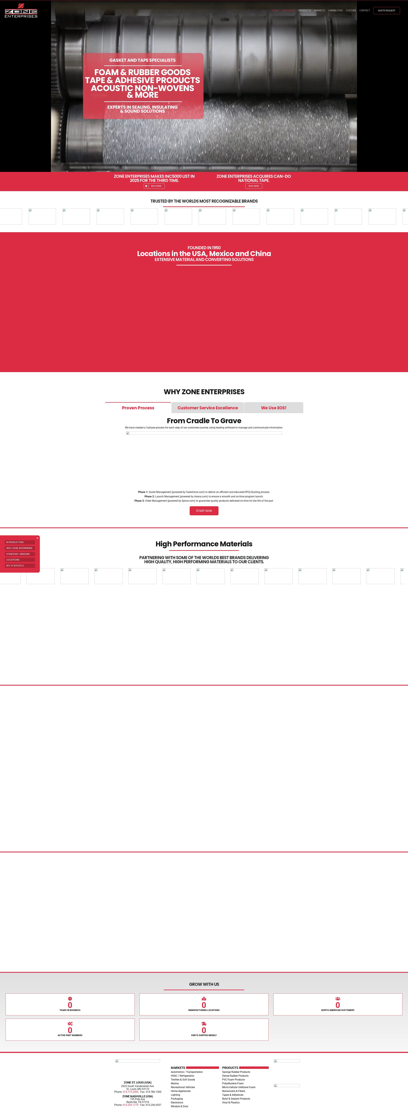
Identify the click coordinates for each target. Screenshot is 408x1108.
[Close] (37, 538)
